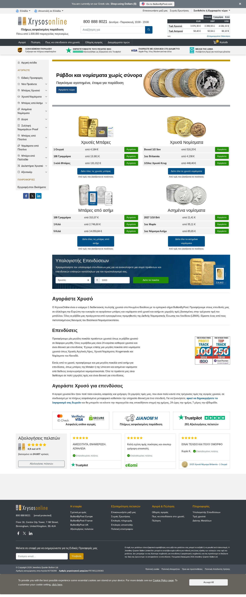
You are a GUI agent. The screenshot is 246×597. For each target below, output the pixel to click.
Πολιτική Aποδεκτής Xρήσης (217, 569)
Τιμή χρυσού (199, 516)
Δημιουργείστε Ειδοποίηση (219, 36)
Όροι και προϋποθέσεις (192, 569)
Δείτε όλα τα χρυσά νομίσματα (186, 171)
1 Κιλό (57, 224)
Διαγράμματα (119, 42)
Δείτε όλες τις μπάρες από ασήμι (95, 241)
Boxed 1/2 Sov (152, 149)
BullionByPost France (81, 520)
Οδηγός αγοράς (94, 42)
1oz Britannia (151, 156)
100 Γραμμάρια (62, 156)
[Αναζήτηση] (148, 30)
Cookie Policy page (163, 580)
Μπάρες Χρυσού (30, 90)
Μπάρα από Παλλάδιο (26, 157)
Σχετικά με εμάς (78, 512)
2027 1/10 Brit (152, 217)
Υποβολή (76, 556)
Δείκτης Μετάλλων (202, 520)
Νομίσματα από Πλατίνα (28, 147)
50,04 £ (211, 31)
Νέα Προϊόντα (29, 84)
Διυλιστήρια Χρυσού (32, 165)
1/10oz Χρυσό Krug (155, 163)
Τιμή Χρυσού (175, 26)
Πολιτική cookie (152, 569)
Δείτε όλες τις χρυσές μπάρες (96, 171)
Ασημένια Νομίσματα (25, 111)
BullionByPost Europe (81, 516)
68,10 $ (225, 31)
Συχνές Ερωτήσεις (179, 10)
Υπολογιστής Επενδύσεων (206, 512)
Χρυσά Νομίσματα (186, 142)
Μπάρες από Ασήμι (32, 103)
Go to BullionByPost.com (159, 4)
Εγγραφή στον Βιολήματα (32, 187)
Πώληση (35, 42)
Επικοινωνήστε (155, 10)
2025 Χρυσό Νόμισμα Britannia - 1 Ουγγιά (208, 464)
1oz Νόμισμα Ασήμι (155, 231)
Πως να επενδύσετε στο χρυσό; (62, 42)
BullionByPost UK (79, 524)
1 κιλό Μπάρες (62, 163)
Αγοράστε (131, 149)
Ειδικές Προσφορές (32, 77)
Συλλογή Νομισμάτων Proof (28, 127)
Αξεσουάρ (26, 172)
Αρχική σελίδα (29, 62)
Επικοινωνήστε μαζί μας (123, 512)
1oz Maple (150, 224)
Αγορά (22, 42)
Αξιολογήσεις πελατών (41, 463)
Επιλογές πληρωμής (121, 520)
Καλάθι (222, 42)
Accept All (208, 582)
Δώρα (24, 119)
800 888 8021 (23, 515)
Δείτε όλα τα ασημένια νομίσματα (186, 241)
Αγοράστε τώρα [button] (66, 89)
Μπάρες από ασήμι (95, 210)
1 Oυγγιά (59, 149)
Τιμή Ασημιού (176, 31)
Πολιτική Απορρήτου (170, 569)
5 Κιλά (57, 231)
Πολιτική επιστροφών (122, 529)
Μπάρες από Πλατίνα (27, 137)
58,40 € (196, 31)
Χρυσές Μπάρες (96, 142)
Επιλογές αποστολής (122, 524)
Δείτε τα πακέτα (151, 280)
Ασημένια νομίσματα (186, 210)
